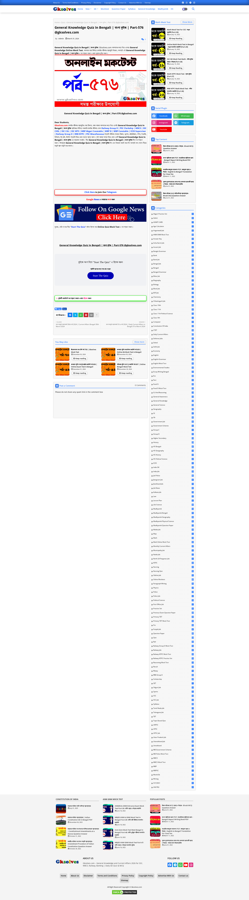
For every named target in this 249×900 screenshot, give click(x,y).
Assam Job (173, 247)
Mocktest (105, 9)
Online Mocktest (173, 579)
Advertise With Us (135, 3)
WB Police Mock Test (173, 754)
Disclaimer (98, 3)
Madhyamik (163, 9)
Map (173, 534)
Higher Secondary (173, 438)
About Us (56, 3)
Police (173, 592)
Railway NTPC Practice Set (173, 658)
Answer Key (173, 239)
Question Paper (119, 9)
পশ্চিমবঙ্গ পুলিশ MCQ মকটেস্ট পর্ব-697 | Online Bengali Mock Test (131, 365)
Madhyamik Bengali (173, 513)
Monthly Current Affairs (173, 546)
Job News (173, 488)
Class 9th (173, 318)
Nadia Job (173, 555)
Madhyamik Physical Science (173, 521)
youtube (163, 129)
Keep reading (80, 358)
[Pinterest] (86, 315)
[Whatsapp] (80, 315)
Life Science (173, 505)
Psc (173, 625)
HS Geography (173, 451)
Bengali (173, 268)
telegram (185, 122)
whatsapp (185, 116)
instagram (163, 122)
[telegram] (190, 2)
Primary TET (173, 617)
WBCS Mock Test (173, 762)
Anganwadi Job (173, 231)
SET (173, 683)
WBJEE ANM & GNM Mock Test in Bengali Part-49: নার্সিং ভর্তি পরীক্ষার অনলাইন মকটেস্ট (129, 820)
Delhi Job (173, 347)
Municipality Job (173, 550)
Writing (173, 779)
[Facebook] (70, 315)
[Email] (91, 315)
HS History (173, 455)
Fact (173, 380)
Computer (173, 322)
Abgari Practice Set (173, 214)
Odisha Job (173, 575)
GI (173, 413)
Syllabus (132, 9)
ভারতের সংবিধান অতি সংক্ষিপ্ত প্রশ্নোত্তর (79, 806)
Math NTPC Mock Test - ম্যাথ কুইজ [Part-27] (179, 75)
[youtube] (186, 865)
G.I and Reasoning (173, 393)
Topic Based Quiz (173, 721)
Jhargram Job (173, 480)
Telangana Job (173, 712)
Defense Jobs (173, 339)
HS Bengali (173, 447)
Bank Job (173, 260)
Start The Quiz (100, 275)
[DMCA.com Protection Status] (124, 894)
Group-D (173, 434)
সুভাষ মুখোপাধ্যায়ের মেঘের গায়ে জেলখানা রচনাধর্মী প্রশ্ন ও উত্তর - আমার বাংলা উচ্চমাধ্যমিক (178, 182)
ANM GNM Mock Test (173, 235)
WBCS (173, 758)
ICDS (173, 463)
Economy (173, 351)
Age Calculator (173, 226)
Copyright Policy (110, 3)
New (87, 9)
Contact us (122, 3)
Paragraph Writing (173, 584)
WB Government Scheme (173, 750)
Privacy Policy (86, 3)
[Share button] (96, 315)
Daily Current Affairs (173, 334)
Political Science (173, 600)
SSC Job (173, 700)
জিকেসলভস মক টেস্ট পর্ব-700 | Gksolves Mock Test (83, 350)
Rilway (173, 671)
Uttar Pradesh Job (173, 737)
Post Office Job (173, 604)
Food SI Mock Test (173, 388)
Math (173, 538)
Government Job (173, 422)
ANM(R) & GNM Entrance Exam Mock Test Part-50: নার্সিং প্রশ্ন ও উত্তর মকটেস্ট (129, 807)
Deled (173, 343)
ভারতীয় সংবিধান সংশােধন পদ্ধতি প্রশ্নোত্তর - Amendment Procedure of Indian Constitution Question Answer (81, 844)
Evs (173, 376)
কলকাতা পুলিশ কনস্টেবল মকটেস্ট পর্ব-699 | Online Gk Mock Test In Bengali (129, 350)
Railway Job (173, 650)
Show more (139, 342)
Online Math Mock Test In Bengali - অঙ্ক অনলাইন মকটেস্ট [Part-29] (180, 45)
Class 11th (173, 309)
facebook (163, 116)
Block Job (173, 289)
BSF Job (173, 293)
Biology (173, 285)
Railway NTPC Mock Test (173, 654)
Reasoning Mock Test (173, 663)
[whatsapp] (186, 2)
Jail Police (173, 476)
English (173, 355)
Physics (173, 588)
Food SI (173, 384)
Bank (173, 255)
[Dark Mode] (193, 9)
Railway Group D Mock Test (173, 646)
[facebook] (183, 2)
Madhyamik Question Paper (173, 525)
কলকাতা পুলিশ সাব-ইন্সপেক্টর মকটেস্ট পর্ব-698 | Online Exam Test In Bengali (84, 365)
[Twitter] (75, 315)
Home (80, 9)
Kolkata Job (173, 492)
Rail (173, 642)
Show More (187, 22)
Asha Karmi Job (173, 243)
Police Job (173, 596)
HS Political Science (173, 459)
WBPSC (173, 771)
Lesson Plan (173, 501)
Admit (173, 218)
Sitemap (148, 3)
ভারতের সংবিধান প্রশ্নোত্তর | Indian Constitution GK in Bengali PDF (80, 818)
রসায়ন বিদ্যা (173, 787)
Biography (173, 280)
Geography (173, 409)
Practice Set (173, 609)
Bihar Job (173, 276)
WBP (173, 766)
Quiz (63, 22)
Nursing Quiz (173, 571)
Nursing (173, 567)
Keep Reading (176, 38)
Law (173, 496)
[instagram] (194, 2)
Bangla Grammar (173, 251)
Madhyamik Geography (173, 517)
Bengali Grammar (173, 272)
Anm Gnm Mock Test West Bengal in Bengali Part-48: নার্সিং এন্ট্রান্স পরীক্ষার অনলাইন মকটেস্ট (129, 832)
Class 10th (173, 305)
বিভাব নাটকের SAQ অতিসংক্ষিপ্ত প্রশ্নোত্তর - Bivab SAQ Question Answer (176, 194)
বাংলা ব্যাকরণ (173, 783)
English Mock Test (173, 363)
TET (173, 717)
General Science (173, 405)
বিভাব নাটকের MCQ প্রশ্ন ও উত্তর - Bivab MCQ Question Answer (178, 147)
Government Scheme (173, 426)
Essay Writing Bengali (173, 372)
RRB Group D (173, 675)
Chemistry (173, 297)
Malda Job (173, 530)
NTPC (173, 563)
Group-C (173, 430)
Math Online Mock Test (173, 542)
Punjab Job (173, 629)
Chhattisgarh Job (173, 301)
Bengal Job (173, 264)
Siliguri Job (173, 687)
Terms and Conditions (71, 3)
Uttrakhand (173, 746)
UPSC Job (173, 733)
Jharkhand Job (173, 484)
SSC (173, 696)
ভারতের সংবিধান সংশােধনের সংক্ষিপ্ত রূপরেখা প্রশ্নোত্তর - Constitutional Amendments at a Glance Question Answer (83, 831)
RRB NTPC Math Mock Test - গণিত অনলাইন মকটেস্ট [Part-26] (179, 89)
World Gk (173, 775)
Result (173, 667)
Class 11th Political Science (173, 314)
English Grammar (173, 359)
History (173, 442)
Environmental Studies (173, 368)
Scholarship (173, 679)
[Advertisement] (100, 168)
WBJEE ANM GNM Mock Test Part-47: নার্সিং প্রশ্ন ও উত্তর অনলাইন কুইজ (129, 843)
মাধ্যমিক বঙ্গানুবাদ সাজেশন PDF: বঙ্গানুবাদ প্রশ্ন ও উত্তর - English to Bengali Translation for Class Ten (177, 171)
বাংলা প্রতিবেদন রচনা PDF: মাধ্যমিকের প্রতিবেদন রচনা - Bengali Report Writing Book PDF (178, 159)
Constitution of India (173, 326)
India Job (173, 471)
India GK (173, 467)
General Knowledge (146, 9)
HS (172, 9)
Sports (173, 692)
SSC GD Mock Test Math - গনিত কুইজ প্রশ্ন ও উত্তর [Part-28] (180, 60)
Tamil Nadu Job (173, 708)
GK (95, 9)
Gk (173, 417)
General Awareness (173, 397)
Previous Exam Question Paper (173, 613)
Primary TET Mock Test (173, 621)
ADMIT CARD (173, 222)
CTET (173, 330)
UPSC (173, 729)
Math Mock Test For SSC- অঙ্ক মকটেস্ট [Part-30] (178, 30)
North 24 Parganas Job (173, 559)
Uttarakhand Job (173, 741)
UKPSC (173, 725)
